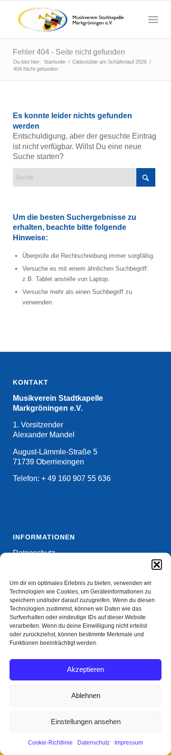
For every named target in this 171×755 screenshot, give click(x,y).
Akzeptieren (85, 669)
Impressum (128, 742)
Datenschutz (93, 742)
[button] (157, 564)
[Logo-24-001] (71, 19)
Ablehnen (85, 695)
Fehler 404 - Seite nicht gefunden (69, 52)
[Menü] (153, 19)
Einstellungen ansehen (86, 721)
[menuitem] (153, 19)
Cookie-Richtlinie (50, 742)
